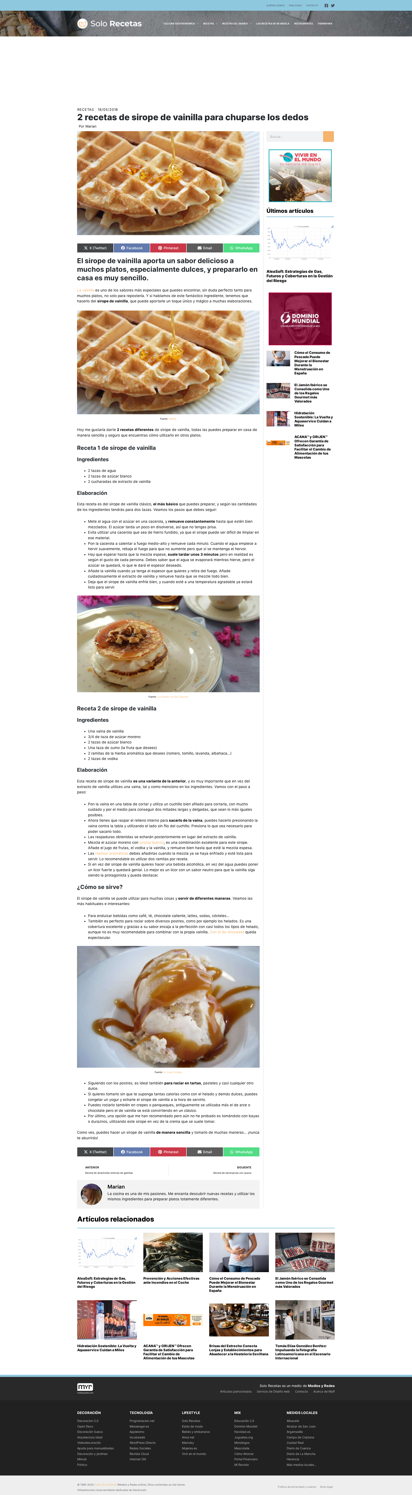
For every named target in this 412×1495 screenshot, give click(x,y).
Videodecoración (89, 1442)
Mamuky (188, 1442)
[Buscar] (328, 136)
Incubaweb (137, 1437)
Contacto (312, 5)
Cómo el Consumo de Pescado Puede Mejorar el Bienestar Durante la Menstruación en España (312, 362)
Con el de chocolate (227, 932)
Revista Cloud (139, 1454)
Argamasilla (295, 1431)
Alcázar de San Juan (301, 1426)
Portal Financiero (246, 1459)
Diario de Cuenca (299, 1448)
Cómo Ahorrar (244, 1454)
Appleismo (137, 1431)
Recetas (85, 109)
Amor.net (188, 1437)
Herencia (293, 1459)
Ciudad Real (295, 1442)
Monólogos (242, 1442)
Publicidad (295, 5)
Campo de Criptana (300, 1437)
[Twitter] (333, 6)
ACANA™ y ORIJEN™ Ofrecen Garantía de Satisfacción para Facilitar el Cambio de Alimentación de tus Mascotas (312, 447)
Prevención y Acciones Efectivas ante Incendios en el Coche (171, 1280)
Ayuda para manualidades (95, 1448)
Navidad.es (242, 1431)
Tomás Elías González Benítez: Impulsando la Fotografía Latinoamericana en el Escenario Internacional (302, 1352)
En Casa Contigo (172, 1072)
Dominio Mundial (245, 1426)
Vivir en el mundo (194, 1454)
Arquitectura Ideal (89, 1437)
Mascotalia (241, 1448)
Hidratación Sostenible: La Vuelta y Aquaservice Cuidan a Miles (313, 419)
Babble (172, 418)
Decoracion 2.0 (87, 1421)
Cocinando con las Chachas (172, 696)
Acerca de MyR (324, 1391)
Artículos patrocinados (235, 1391)
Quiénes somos (276, 5)
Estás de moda (192, 1426)
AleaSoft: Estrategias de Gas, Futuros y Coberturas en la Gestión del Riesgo (300, 276)
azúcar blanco (151, 842)
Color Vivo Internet (105, 1484)
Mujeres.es (189, 1448)
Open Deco (85, 1426)
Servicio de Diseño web (273, 1391)
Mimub (82, 1459)
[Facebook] (326, 6)
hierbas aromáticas (111, 853)
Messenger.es (139, 1426)
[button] (196, 23)
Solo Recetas (191, 1421)
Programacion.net (142, 1421)
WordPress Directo (143, 1442)
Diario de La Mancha (301, 1454)
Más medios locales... (302, 1464)
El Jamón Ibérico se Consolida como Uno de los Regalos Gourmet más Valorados (311, 393)
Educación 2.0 (244, 1421)
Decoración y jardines (92, 1454)
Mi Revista (241, 1464)
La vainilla (85, 290)
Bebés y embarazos (196, 1431)
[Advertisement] (206, 69)
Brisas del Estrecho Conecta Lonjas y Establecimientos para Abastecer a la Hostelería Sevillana (238, 1350)
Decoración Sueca (90, 1431)
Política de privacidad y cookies (297, 1486)
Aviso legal (326, 1486)
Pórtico (82, 1464)
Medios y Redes (321, 1386)
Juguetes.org (243, 1437)
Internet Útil (138, 1459)
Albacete (293, 1421)
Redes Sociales (140, 1448)
